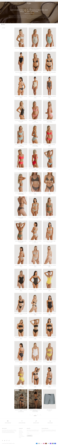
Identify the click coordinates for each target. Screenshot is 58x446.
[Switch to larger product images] (1, 24)
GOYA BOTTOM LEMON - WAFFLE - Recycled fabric (21, 386)
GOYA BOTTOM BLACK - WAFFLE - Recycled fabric (21, 362)
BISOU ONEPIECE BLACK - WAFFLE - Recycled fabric (49, 314)
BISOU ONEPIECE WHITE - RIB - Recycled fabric (35, 361)
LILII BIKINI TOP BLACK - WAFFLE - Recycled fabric (35, 72)
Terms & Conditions (21, 436)
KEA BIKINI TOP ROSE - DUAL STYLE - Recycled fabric (35, 121)
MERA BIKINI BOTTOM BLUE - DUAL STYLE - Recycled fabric (35, 145)
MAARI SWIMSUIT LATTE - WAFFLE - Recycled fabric (35, 96)
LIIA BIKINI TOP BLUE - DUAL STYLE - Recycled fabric (21, 145)
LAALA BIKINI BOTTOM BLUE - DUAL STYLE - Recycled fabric (20, 193)
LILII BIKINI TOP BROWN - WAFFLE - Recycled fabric (49, 193)
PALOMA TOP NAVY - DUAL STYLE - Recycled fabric (21, 410)
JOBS (19, 3)
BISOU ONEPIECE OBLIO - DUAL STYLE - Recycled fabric (35, 289)
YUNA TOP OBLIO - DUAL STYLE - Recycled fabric (21, 338)
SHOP (3, 3)
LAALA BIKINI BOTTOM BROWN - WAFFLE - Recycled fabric (20, 217)
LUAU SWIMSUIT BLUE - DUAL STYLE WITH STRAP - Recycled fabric (49, 48)
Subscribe (29, 435)
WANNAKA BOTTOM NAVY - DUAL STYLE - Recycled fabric (35, 410)
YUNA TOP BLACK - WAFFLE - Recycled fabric (49, 337)
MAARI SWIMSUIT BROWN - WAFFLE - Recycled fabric (49, 96)
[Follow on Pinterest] (6, 440)
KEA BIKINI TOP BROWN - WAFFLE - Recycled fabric (35, 193)
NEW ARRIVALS (7, 3)
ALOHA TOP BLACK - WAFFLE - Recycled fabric (20, 313)
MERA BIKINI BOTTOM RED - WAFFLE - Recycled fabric (35, 169)
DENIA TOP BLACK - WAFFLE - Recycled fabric (49, 72)
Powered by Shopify (12, 443)
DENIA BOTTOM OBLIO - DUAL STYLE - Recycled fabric (49, 386)
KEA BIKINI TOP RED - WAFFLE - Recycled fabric (49, 145)
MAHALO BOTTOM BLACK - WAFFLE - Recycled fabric (35, 314)
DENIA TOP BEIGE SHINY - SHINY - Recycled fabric (35, 265)
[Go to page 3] (40, 415)
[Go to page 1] (30, 415)
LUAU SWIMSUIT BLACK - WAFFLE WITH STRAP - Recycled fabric (21, 121)
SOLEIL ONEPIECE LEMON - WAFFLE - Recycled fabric (49, 289)
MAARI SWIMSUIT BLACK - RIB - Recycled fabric (20, 72)
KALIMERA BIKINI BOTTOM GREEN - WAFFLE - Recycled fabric (21, 241)
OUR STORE (15, 3)
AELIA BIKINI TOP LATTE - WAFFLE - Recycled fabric (21, 48)
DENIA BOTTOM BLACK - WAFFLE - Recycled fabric (21, 96)
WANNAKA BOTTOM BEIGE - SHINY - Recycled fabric (35, 241)
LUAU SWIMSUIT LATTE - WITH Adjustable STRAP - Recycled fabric (35, 48)
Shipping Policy (21, 432)
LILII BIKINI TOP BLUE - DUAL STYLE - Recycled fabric (49, 169)
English (48, 3)
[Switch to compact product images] (4, 24)
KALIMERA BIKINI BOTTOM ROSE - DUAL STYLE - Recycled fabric (49, 121)
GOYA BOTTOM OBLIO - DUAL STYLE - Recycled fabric (35, 338)
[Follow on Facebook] (2, 440)
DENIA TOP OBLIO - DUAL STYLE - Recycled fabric (35, 386)
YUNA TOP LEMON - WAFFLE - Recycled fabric (49, 361)
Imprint (20, 437)
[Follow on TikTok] (9, 440)
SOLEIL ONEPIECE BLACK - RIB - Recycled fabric (20, 289)
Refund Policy (21, 431)
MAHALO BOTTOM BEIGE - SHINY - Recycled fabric (21, 265)
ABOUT (12, 3)
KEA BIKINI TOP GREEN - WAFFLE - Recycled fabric (49, 217)
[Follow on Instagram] (4, 440)
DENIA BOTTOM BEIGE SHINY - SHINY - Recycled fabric (49, 265)
